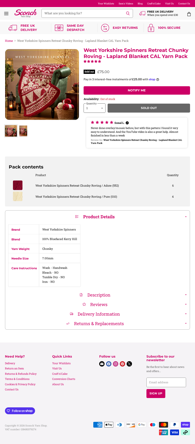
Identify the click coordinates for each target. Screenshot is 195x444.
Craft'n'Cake (154, 3)
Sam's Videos (126, 3)
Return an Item (14, 368)
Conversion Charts (63, 379)
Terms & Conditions (17, 379)
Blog (140, 3)
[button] (92, 61)
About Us (58, 384)
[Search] (128, 13)
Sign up (155, 393)
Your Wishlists (106, 3)
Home (9, 40)
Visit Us (169, 3)
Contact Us (184, 3)
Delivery (10, 363)
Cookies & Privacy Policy (20, 384)
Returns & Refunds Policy (21, 374)
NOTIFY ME (137, 90)
